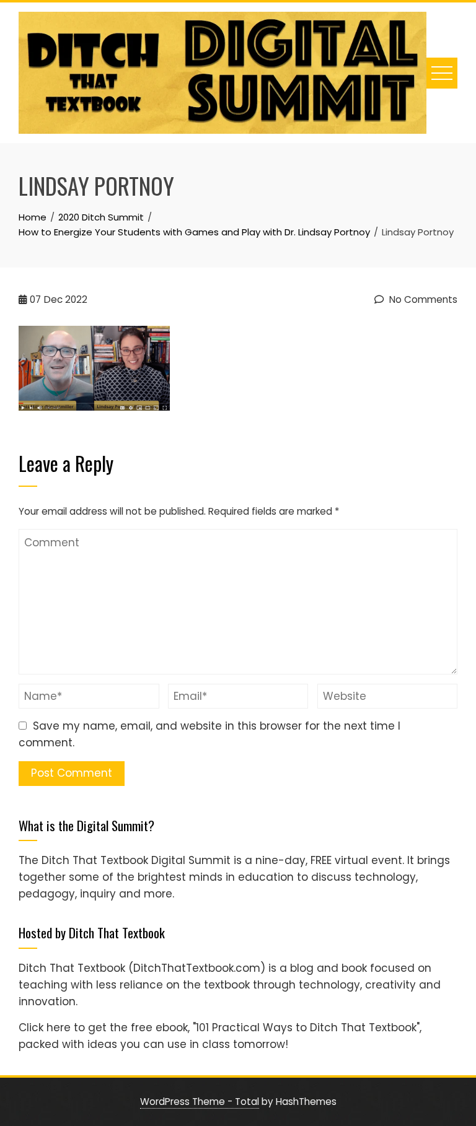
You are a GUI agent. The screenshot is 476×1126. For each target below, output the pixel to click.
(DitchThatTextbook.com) (196, 968)
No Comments (422, 299)
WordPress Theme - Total (199, 1101)
